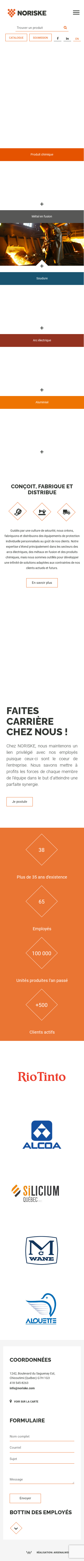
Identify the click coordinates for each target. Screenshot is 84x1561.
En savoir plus (42, 583)
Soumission (40, 37)
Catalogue (16, 37)
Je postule (19, 802)
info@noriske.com (22, 1388)
